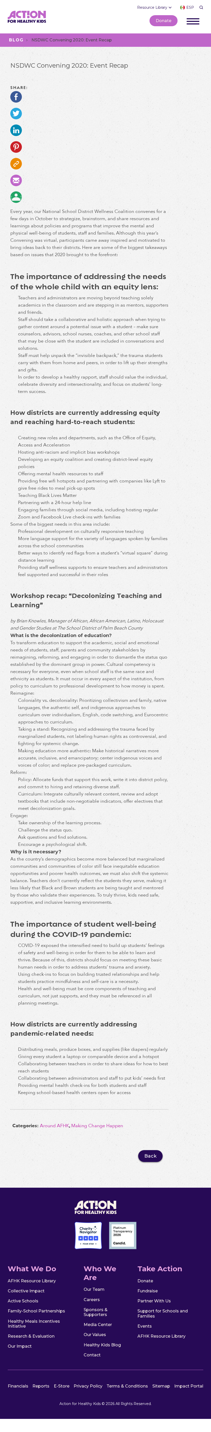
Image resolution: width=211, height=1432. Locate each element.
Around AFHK (54, 1126)
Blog (16, 40)
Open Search (201, 7)
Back (150, 1156)
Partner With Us (154, 1301)
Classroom (16, 197)
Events (144, 1326)
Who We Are (100, 1273)
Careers (92, 1299)
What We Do (32, 1269)
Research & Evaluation (31, 1336)
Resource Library (152, 7)
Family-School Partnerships (36, 1311)
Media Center (98, 1324)
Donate (163, 20)
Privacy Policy (88, 1386)
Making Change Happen (97, 1126)
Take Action (159, 1269)
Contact (92, 1355)
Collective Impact (26, 1290)
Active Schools (23, 1301)
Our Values (95, 1334)
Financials (18, 1386)
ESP (190, 7)
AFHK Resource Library (32, 1280)
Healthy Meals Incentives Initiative (34, 1324)
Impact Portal (188, 1386)
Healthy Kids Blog (102, 1344)
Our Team (94, 1289)
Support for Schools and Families (162, 1313)
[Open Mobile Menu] (193, 20)
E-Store (61, 1386)
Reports (40, 1386)
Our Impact (20, 1346)
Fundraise (147, 1290)
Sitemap (161, 1386)
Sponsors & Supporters (96, 1312)
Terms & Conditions (127, 1386)
